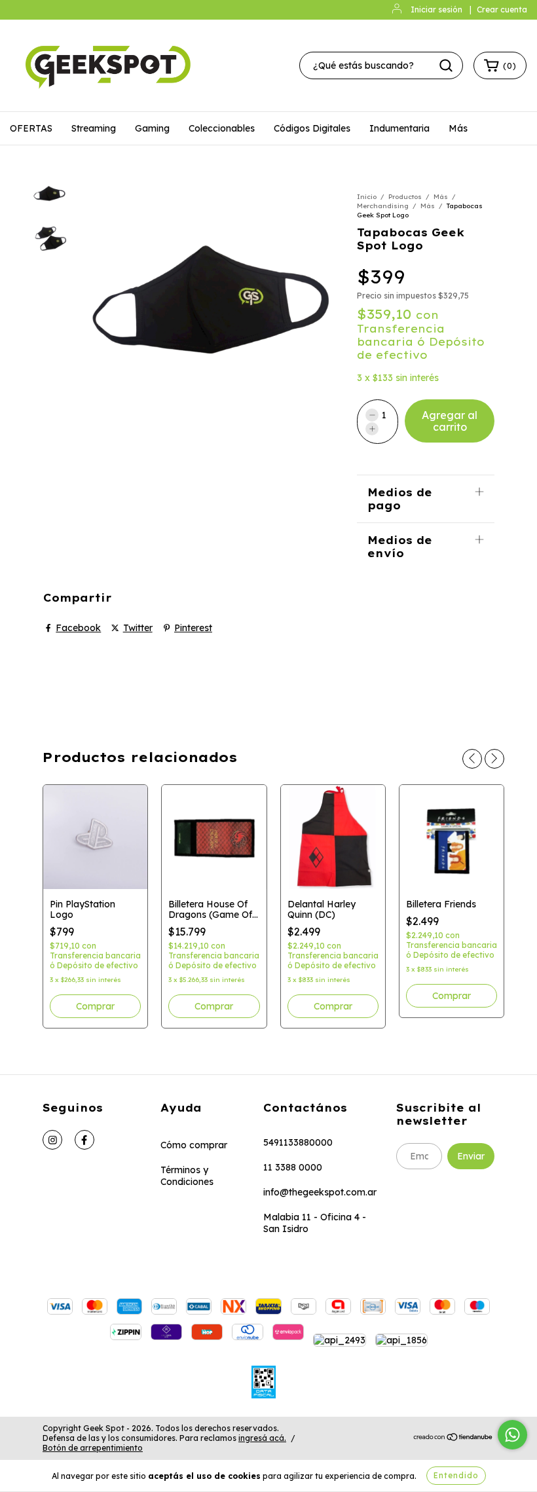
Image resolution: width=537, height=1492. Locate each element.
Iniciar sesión (436, 9)
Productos (405, 196)
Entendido (456, 1475)
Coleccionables (222, 128)
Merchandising (383, 206)
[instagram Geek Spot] (52, 1140)
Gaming (152, 128)
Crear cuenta (502, 9)
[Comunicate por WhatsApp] (512, 1434)
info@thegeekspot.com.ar (320, 1192)
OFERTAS (31, 128)
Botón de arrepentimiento (93, 1448)
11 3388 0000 (292, 1167)
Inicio (367, 196)
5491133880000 (298, 1142)
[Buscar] (446, 65)
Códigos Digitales (312, 128)
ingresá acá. (262, 1438)
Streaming (93, 128)
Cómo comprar (193, 1145)
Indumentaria (399, 128)
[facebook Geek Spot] (84, 1140)
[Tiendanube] (453, 1439)
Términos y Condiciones (186, 1176)
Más (458, 128)
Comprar (95, 1006)
